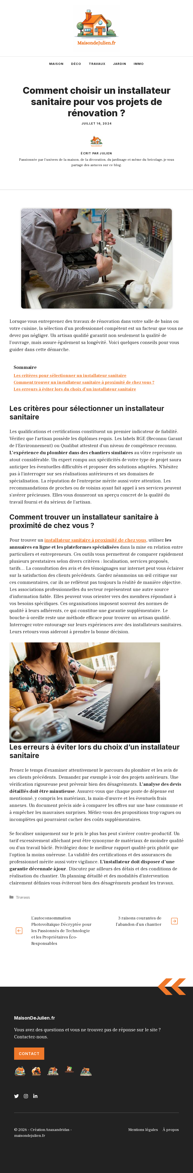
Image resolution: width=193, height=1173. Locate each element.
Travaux (97, 64)
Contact (29, 1053)
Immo (139, 64)
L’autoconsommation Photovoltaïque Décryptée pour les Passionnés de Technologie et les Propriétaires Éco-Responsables (61, 930)
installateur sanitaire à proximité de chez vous (95, 540)
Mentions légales (143, 1129)
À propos (171, 1129)
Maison (56, 64)
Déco (76, 64)
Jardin (119, 64)
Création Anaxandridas (49, 1129)
